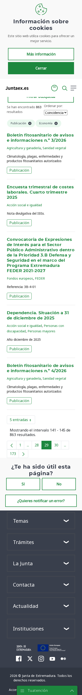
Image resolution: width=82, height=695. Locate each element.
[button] (54, 88)
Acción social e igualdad (24, 205)
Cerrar (41, 68)
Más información (41, 54)
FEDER (40, 278)
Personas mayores (41, 331)
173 (14, 454)
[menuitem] (18, 659)
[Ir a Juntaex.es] (16, 88)
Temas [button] (20, 520)
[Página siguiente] (23, 453)
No (59, 484)
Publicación (19, 170)
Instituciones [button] (28, 628)
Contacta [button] (24, 584)
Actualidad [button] (25, 605)
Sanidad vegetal (54, 148)
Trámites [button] (23, 542)
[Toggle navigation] (34, 87)
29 (47, 446)
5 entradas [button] (22, 420)
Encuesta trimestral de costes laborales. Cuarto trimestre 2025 (40, 192)
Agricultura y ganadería (24, 148)
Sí (23, 484)
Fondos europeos (20, 278)
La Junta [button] (23, 563)
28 (38, 446)
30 (57, 446)
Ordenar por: (53, 106)
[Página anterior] (11, 445)
